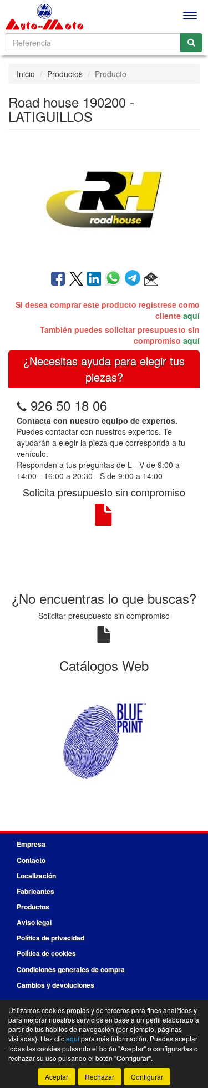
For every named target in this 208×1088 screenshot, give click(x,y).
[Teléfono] (22, 405)
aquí (191, 315)
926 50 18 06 (69, 405)
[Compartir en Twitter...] (76, 279)
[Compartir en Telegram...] (134, 279)
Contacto (31, 860)
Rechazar (99, 1076)
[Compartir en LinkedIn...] (94, 279)
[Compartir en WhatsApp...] (115, 279)
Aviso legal (34, 922)
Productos (65, 73)
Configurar (147, 1076)
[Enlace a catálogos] (104, 739)
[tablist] (104, 739)
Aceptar (56, 1076)
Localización (36, 876)
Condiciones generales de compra (71, 969)
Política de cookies (46, 953)
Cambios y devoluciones (55, 985)
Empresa (31, 844)
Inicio (26, 73)
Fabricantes (35, 891)
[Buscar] (191, 42)
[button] (151, 279)
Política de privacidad (50, 938)
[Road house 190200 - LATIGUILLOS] (104, 199)
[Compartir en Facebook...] (57, 279)
